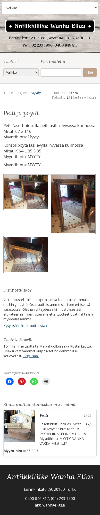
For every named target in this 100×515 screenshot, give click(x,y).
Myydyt (36, 92)
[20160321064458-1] (26, 205)
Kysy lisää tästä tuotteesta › (25, 325)
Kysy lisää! (31, 356)
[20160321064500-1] (73, 205)
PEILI (44, 415)
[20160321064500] (26, 255)
